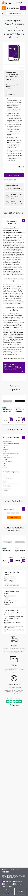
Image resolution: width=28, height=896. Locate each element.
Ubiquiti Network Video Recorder (7, 410)
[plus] (22, 170)
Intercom (6, 598)
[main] (7, 3)
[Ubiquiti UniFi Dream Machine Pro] (7, 542)
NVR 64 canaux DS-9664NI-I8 (19, 410)
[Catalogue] (4, 8)
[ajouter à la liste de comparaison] (20, 68)
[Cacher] (23, 220)
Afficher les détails (7, 886)
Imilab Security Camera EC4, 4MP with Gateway (13, 613)
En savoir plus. (10, 877)
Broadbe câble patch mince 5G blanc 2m (14, 630)
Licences (6, 583)
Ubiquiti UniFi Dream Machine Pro (7, 551)
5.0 (4, 407)
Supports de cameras (10, 596)
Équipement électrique (10, 579)
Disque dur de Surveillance (15, 13)
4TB (4, 448)
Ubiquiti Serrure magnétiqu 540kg (13, 617)
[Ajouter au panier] (11, 420)
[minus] (5, 170)
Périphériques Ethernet (10, 600)
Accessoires (7, 604)
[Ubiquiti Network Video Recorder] (7, 401)
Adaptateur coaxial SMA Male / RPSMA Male (12, 623)
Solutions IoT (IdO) (9, 581)
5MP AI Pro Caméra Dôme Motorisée (11, 619)
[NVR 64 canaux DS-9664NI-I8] (20, 401)
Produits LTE (7, 575)
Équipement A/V (8, 602)
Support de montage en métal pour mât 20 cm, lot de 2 (13, 627)
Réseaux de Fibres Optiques (11, 585)
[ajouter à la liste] (23, 68)
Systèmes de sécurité (10, 577)
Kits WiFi (6, 594)
